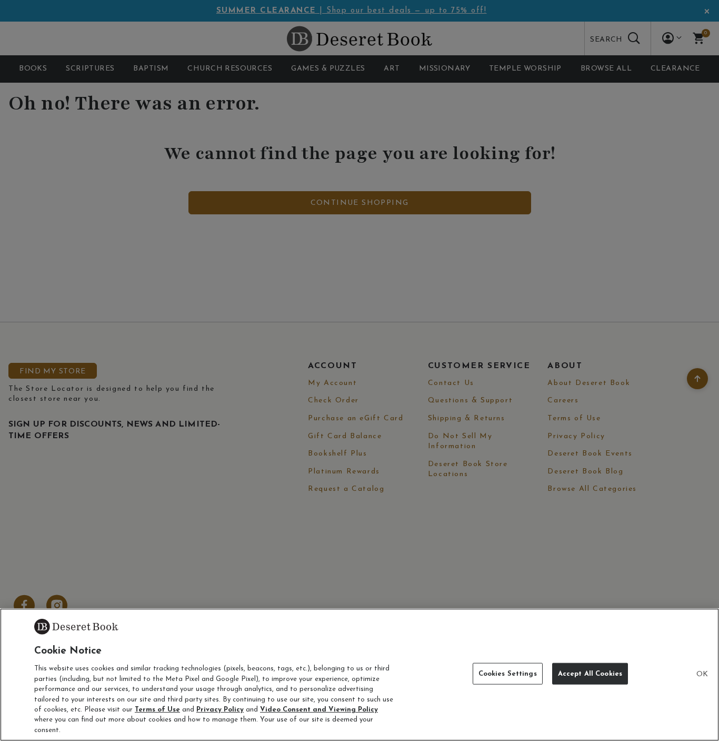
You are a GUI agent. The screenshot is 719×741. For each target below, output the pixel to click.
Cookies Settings (507, 673)
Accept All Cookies (590, 673)
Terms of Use (157, 709)
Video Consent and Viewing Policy (319, 709)
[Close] (702, 674)
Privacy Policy (220, 709)
